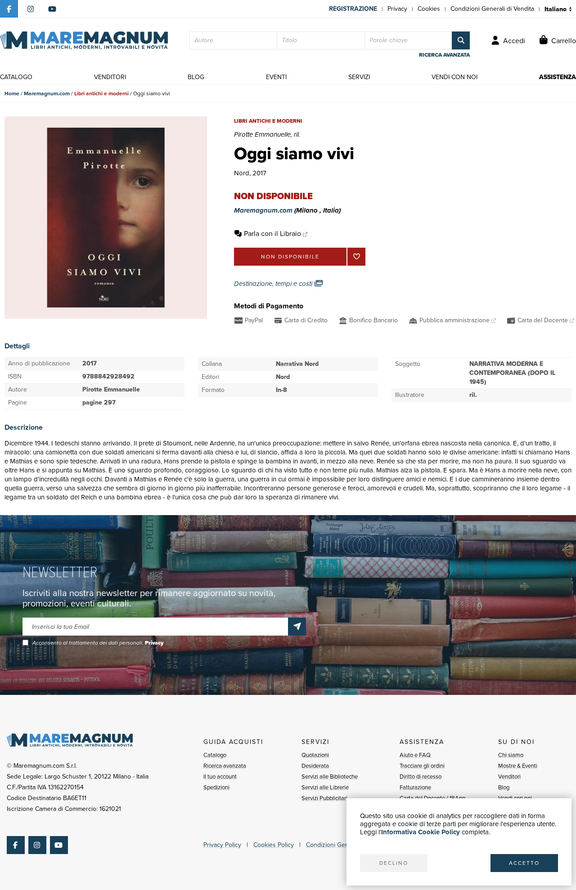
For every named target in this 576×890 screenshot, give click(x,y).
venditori (110, 77)
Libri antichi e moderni (101, 93)
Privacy (397, 8)
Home (11, 93)
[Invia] (297, 627)
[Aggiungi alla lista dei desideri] (356, 257)
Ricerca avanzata (224, 765)
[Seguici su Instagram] (31, 9)
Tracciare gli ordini (422, 765)
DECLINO (393, 863)
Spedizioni (216, 787)
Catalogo (214, 755)
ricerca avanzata (444, 55)
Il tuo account (220, 776)
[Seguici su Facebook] (9, 9)
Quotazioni (315, 755)
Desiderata (315, 765)
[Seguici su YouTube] (52, 9)
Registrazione (353, 8)
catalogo (16, 77)
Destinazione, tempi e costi (274, 283)
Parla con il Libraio (272, 233)
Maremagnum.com (47, 93)
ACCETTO (524, 863)
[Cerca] (461, 40)
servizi (359, 77)
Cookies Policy (273, 845)
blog (196, 77)
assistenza (557, 77)
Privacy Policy (222, 845)
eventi (276, 77)
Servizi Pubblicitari (324, 798)
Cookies (429, 8)
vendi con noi (454, 77)
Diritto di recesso (420, 776)
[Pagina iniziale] (84, 40)
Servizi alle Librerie (325, 787)
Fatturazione (415, 787)
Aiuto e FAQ (415, 755)
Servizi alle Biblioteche (330, 776)
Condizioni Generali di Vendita (492, 8)
